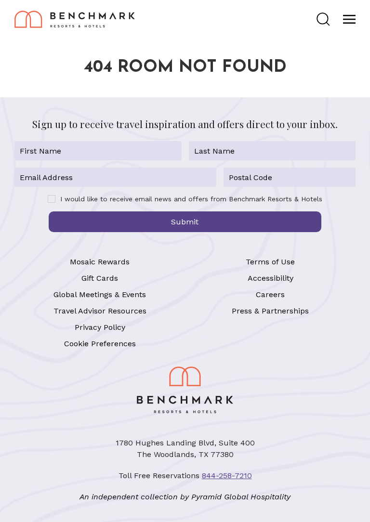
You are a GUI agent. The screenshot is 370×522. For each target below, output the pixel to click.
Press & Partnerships (270, 310)
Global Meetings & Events (99, 294)
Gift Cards (99, 278)
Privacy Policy (100, 327)
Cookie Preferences (100, 343)
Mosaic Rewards (100, 261)
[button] (323, 19)
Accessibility (270, 278)
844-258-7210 (227, 475)
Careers (270, 294)
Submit (184, 221)
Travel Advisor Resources (99, 310)
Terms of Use (270, 261)
